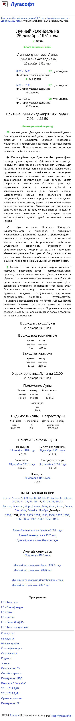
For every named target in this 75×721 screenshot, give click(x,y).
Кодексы (6, 658)
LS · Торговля (9, 602)
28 (48, 501)
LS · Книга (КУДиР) (12, 622)
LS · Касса (7, 617)
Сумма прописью (11, 698)
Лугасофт (15, 715)
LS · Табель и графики (14, 627)
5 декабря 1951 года (52, 450)
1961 (34, 519)
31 (61, 501)
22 (22, 501)
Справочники (9, 653)
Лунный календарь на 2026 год (32, 570)
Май (44, 506)
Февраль (18, 506)
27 (44, 501)
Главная (5, 18)
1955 (44, 515)
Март (27, 506)
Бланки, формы (10, 643)
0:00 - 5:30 (22, 71)
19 (69, 498)
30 (57, 501)
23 (26, 501)
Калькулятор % (10, 703)
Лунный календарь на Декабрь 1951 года (37, 530)
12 (39, 498)
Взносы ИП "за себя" (13, 683)
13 (43, 498)
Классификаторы (11, 648)
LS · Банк (6, 612)
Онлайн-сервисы (11, 673)
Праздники (7, 638)
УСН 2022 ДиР (10, 693)
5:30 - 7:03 (22, 85)
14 (48, 498)
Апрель (36, 506)
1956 (52, 515)
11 (35, 498)
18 (65, 498)
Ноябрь (43, 510)
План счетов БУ (10, 668)
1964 (56, 519)
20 (13, 501)
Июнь (52, 506)
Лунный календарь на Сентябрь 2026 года (37, 580)
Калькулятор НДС (11, 678)
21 (17, 501)
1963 (48, 519)
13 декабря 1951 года (22, 464)
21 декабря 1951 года (53, 464)
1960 (26, 519)
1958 (66, 515)
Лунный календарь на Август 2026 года (37, 565)
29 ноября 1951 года (22, 450)
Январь (7, 506)
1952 (22, 515)
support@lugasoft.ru (62, 716)
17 (61, 498)
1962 (41, 519)
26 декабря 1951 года (38, 555)
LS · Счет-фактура (12, 607)
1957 (59, 515)
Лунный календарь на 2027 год (30, 585)
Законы (5, 663)
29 (52, 501)
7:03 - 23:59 (22, 98)
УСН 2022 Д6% (10, 688)
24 (30, 501)
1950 (8, 515)
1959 (19, 519)
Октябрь (33, 510)
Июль (60, 506)
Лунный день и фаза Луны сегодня (37, 540)
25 (35, 501)
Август (68, 506)
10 (30, 498)
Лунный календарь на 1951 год (28, 18)
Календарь (7, 633)
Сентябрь (20, 510)
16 (56, 498)
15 (52, 498)
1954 (37, 515)
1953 (30, 515)
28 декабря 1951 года (38, 478)
